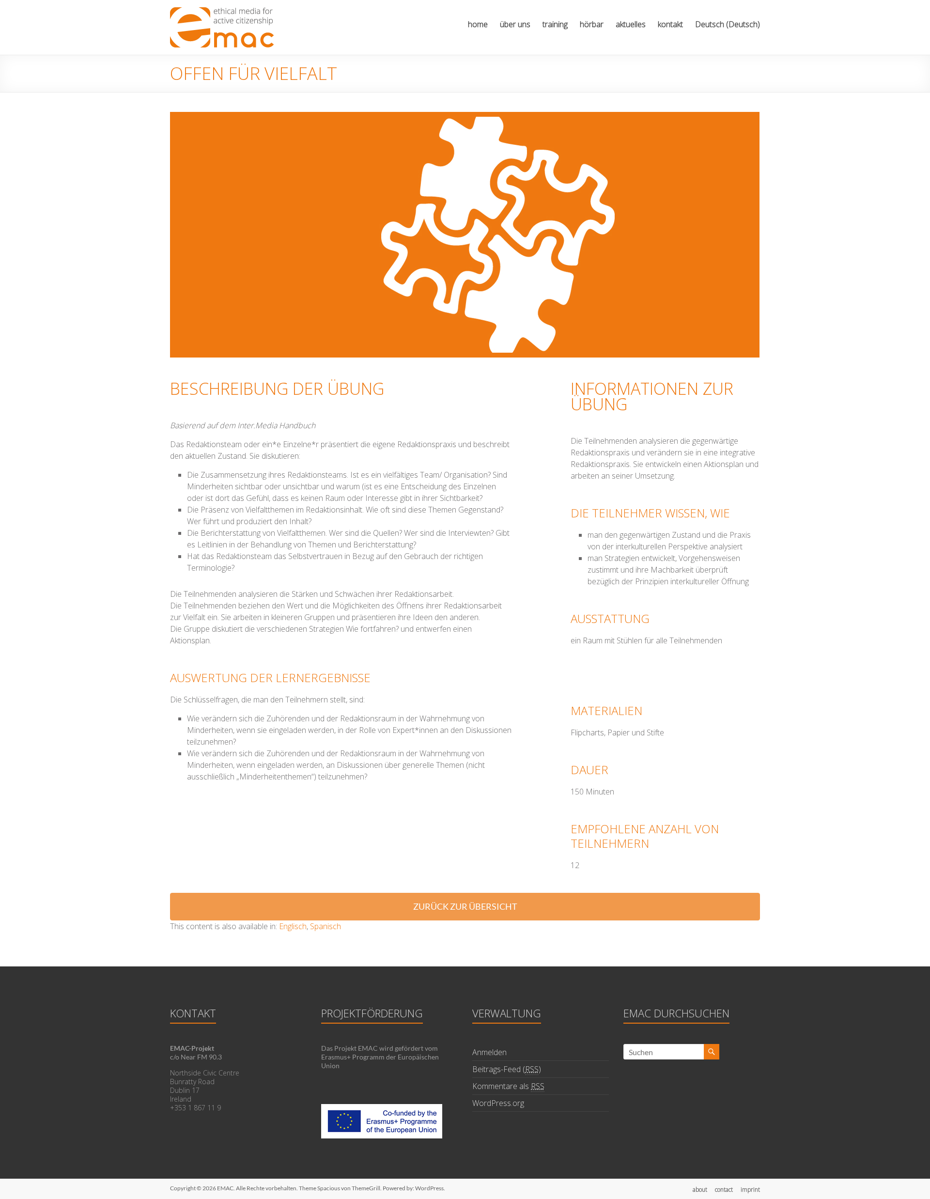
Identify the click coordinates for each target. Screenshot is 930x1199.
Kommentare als (508, 1086)
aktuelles (631, 24)
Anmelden (489, 1052)
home (478, 24)
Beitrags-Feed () (506, 1069)
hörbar (592, 24)
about (700, 1189)
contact (724, 1189)
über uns (515, 24)
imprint (750, 1189)
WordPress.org (498, 1103)
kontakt (670, 24)
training (555, 24)
